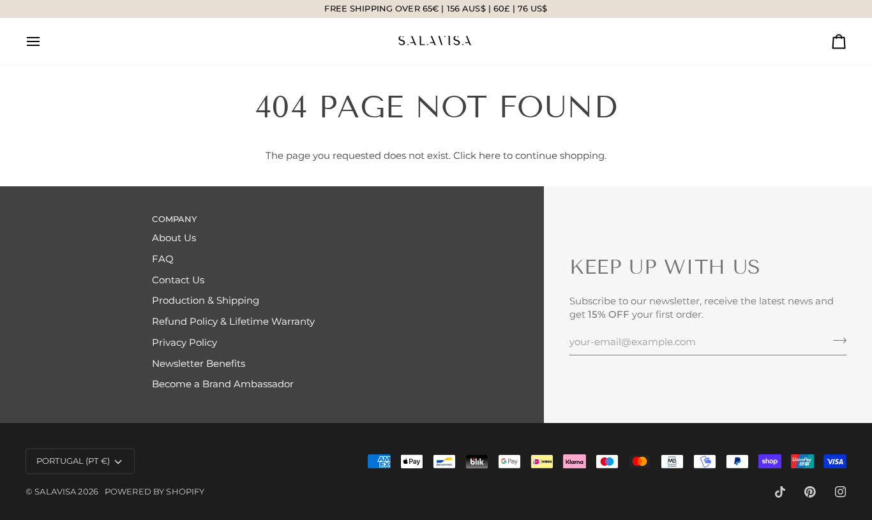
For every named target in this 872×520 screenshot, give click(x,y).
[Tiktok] (780, 492)
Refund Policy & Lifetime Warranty (233, 321)
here (489, 155)
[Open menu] (45, 41)
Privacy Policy (184, 342)
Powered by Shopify (154, 491)
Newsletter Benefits (198, 363)
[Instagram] (840, 492)
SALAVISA (55, 491)
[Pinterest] (810, 492)
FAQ (163, 259)
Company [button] (174, 219)
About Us (174, 238)
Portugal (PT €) (73, 461)
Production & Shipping (205, 300)
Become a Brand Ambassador (223, 384)
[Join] (835, 340)
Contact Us (178, 280)
